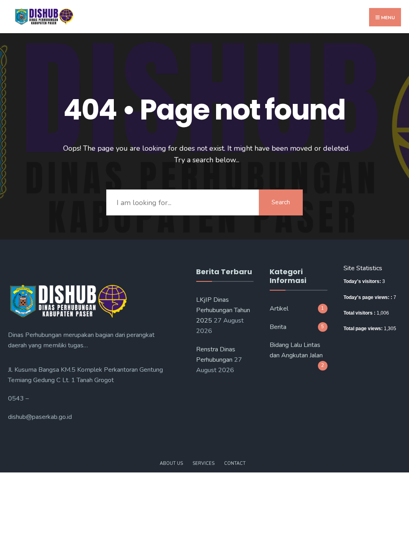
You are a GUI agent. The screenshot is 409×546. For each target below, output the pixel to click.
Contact (235, 463)
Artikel (279, 308)
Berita (278, 327)
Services (203, 463)
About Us (171, 463)
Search (281, 202)
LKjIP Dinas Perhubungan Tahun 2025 (223, 310)
